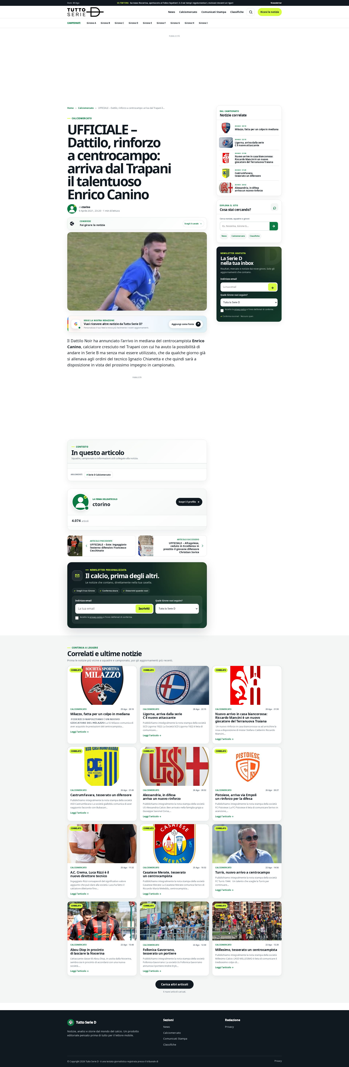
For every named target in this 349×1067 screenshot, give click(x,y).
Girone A (91, 23)
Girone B (105, 23)
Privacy (229, 1026)
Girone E (147, 23)
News (171, 12)
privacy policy (96, 617)
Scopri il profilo (189, 501)
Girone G (175, 23)
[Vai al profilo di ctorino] (80, 502)
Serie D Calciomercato (99, 474)
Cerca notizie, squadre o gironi (234, 218)
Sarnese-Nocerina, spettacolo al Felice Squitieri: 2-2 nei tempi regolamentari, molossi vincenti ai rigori (175, 2)
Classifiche (237, 12)
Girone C (119, 23)
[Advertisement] (174, 64)
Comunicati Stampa (213, 12)
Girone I (203, 23)
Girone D (133, 23)
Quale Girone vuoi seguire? (168, 600)
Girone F (161, 23)
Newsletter (276, 2)
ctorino (85, 207)
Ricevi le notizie (269, 12)
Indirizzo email (83, 600)
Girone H (189, 23)
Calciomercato (188, 12)
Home (70, 107)
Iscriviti (144, 609)
